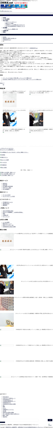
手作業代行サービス (8, 202)
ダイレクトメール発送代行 (7, 149)
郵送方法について (7, 223)
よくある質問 (6, 222)
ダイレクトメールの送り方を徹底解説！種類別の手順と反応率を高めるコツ (34, 313)
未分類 (4, 411)
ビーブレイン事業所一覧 (12, 29)
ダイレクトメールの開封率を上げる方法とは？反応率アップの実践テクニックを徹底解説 (31, 233)
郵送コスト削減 (9, 23)
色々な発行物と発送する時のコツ (11, 414)
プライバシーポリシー (11, 22)
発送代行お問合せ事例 (8, 412)
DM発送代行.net (33, 48)
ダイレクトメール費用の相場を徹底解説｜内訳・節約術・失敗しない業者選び (33, 297)
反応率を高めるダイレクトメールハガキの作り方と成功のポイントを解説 (35, 265)
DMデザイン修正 (7, 187)
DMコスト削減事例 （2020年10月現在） (13, 212)
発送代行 (5, 183)
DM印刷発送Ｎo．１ (8, 399)
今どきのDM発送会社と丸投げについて (15, 26)
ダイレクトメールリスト (7, 148)
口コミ (4, 408)
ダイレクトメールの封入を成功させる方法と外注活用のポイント (37, 281)
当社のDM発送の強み (8, 210)
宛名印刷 (5, 184)
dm (3, 84)
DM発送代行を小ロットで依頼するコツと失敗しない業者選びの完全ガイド (34, 345)
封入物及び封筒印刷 (8, 186)
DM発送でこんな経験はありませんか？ (15, 24)
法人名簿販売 (6, 189)
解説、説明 (5, 415)
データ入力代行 (6, 195)
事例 (4, 213)
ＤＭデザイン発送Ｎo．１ (9, 398)
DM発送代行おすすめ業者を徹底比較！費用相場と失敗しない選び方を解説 (34, 361)
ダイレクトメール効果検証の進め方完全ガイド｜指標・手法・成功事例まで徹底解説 (32, 376)
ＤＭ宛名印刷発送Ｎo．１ (9, 401)
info (3, 405)
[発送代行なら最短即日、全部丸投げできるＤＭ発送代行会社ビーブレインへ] (14, 8)
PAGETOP (2, 422)
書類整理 (5, 205)
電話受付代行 (6, 203)
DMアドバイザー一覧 (8, 225)
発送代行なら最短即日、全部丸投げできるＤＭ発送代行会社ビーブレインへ (24, 427)
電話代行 (5, 416)
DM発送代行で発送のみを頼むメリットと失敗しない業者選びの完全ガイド (34, 329)
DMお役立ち (6, 396)
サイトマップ (6, 216)
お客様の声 (5, 215)
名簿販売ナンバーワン (8, 409)
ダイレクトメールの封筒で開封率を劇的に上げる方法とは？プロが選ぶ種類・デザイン (31, 249)
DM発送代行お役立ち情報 (9, 226)
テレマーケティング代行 (9, 196)
